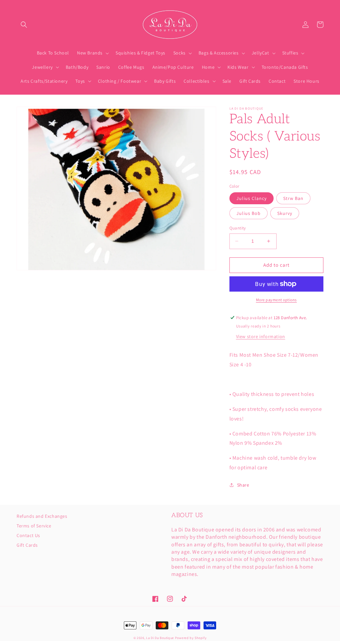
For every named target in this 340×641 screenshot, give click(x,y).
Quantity (237, 228)
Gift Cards (27, 545)
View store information (260, 336)
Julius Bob (248, 213)
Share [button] (243, 485)
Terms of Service (34, 526)
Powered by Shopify (191, 638)
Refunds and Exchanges (42, 516)
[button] (24, 24)
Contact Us (28, 535)
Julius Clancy (251, 198)
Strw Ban (293, 198)
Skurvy (284, 213)
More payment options (276, 299)
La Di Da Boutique (160, 638)
